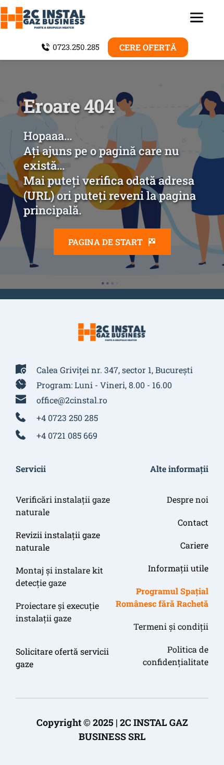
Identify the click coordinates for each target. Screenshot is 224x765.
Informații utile (178, 568)
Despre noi (187, 499)
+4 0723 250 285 (67, 417)
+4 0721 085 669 (66, 435)
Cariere (194, 545)
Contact (193, 522)
